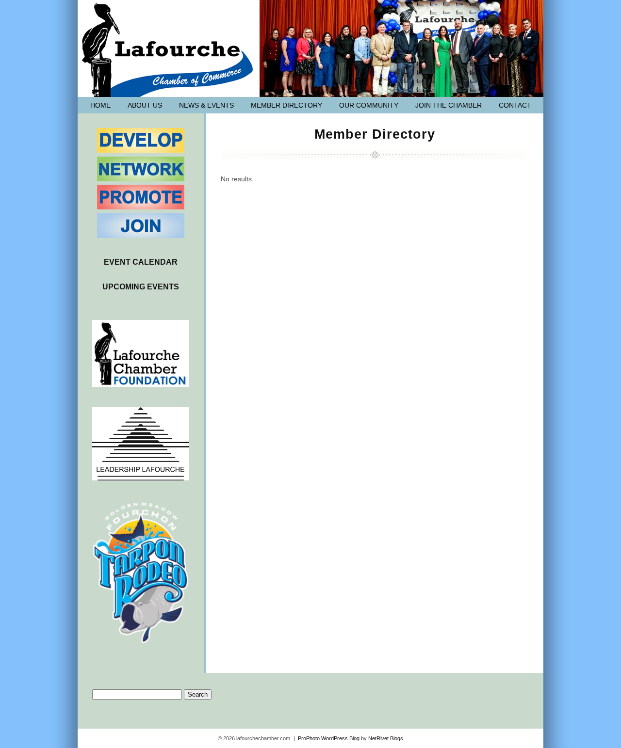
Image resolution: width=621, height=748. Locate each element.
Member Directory (286, 105)
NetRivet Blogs (385, 738)
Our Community (368, 105)
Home (100, 105)
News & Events (206, 105)
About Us (145, 105)
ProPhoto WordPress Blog (329, 738)
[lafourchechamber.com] (169, 50)
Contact (515, 105)
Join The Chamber (448, 105)
